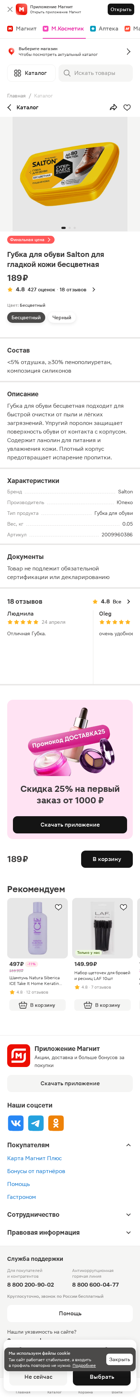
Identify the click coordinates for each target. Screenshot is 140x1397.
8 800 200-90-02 (30, 1284)
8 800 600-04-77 (95, 1284)
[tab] (26, 317)
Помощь (18, 1184)
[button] (70, 53)
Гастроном (21, 1196)
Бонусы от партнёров (36, 1171)
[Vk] (15, 1123)
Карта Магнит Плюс (34, 1158)
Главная (16, 96)
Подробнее (84, 1365)
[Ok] (56, 1123)
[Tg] (36, 1123)
